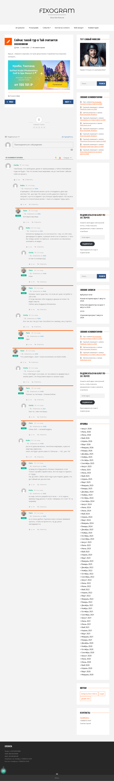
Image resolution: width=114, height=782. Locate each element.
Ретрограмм (33, 28)
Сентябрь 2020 (87, 652)
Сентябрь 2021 (87, 614)
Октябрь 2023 (87, 536)
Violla (36, 189)
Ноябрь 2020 (86, 646)
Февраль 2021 (87, 636)
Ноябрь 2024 (86, 495)
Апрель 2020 (86, 668)
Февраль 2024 (87, 523)
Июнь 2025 (86, 473)
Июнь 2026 (86, 435)
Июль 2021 (86, 621)
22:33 (82, 311)
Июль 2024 (86, 507)
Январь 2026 (86, 450)
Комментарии (93, 28)
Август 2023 (86, 542)
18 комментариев (38, 48)
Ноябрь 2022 (86, 570)
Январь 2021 (86, 640)
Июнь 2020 (86, 662)
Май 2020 (85, 665)
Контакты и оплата (62, 28)
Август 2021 (86, 618)
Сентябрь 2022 (87, 577)
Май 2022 (85, 589)
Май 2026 (85, 438)
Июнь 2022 (86, 586)
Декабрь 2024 (87, 492)
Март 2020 (86, 671)
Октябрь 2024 (87, 498)
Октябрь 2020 (87, 649)
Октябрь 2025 (87, 460)
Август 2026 (86, 428)
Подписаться (87, 244)
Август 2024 (86, 504)
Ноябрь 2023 (86, 533)
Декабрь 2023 (87, 529)
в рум (102, 694)
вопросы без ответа (89, 694)
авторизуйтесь (67, 137)
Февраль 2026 (87, 447)
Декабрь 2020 (87, 643)
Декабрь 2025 (87, 454)
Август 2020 (86, 655)
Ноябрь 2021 (86, 608)
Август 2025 (86, 466)
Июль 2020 (86, 659)
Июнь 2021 (86, 624)
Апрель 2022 (86, 592)
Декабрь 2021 (87, 605)
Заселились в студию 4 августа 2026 (92, 120)
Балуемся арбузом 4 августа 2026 (92, 147)
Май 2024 (85, 514)
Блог (18, 96)
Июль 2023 (86, 545)
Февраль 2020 (87, 674)
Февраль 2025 (87, 485)
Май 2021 (85, 627)
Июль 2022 (86, 583)
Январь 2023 (86, 564)
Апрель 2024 (86, 517)
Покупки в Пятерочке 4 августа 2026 (93, 141)
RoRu (39, 214)
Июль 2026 (86, 432)
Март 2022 (86, 595)
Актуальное (20, 28)
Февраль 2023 (87, 561)
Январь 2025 (86, 488)
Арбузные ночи (85, 125)
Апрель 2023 (86, 555)
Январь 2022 (86, 602)
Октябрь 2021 (87, 611)
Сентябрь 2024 (87, 501)
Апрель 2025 (86, 479)
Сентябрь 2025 (87, 463)
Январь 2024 (86, 526)
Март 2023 (86, 558)
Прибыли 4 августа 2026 (88, 109)
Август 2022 (86, 580)
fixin (17, 48)
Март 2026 (86, 444)
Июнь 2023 (86, 548)
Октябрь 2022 (87, 574)
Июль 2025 (86, 469)
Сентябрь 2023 (87, 539)
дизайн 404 (85, 699)
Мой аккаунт (79, 28)
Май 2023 (85, 551)
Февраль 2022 (87, 599)
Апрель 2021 (86, 630)
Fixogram (57, 10)
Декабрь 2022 (87, 567)
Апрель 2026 (86, 441)
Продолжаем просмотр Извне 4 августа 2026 (91, 103)
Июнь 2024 (86, 510)
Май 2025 (85, 476)
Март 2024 (86, 520)
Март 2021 (86, 633)
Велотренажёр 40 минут (88, 115)
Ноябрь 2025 (86, 457)
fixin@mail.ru (84, 718)
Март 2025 (86, 482)
